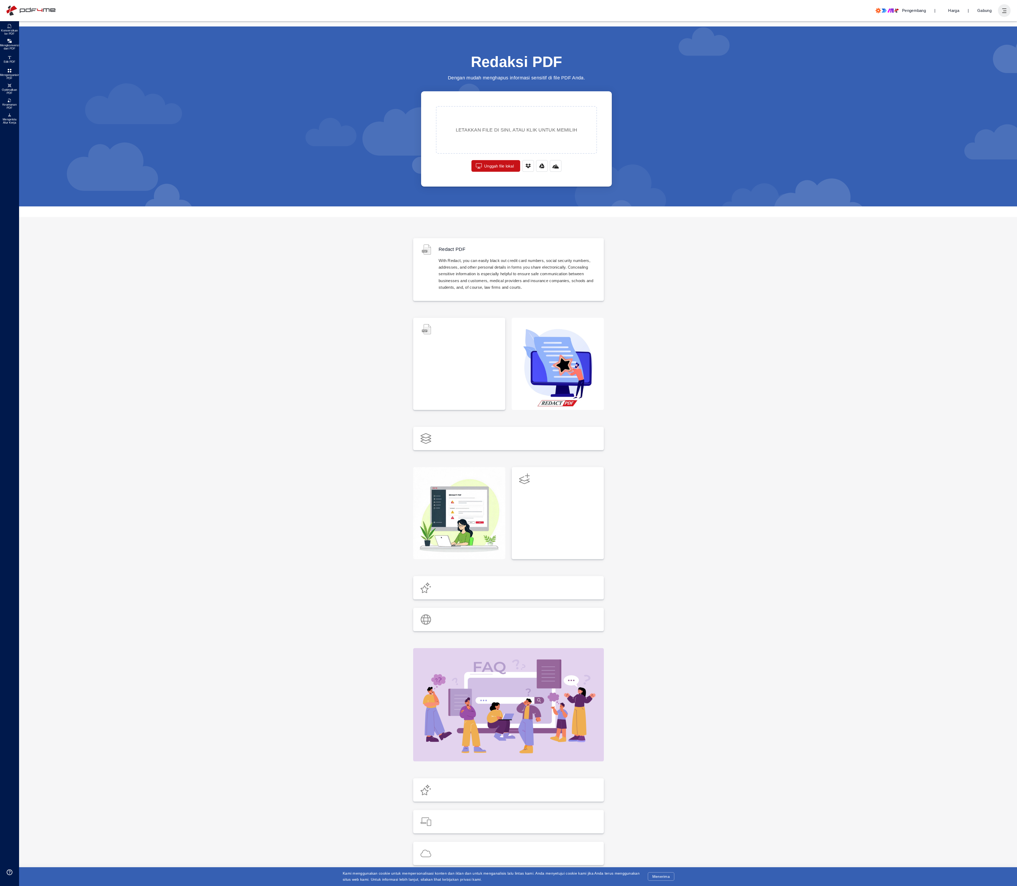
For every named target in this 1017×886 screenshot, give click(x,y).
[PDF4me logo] (31, 10)
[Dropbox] (528, 166)
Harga (953, 10)
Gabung (984, 10)
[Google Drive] (542, 166)
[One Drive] (555, 166)
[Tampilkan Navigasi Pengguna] (1004, 10)
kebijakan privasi (456, 879)
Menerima (661, 876)
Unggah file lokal (499, 166)
